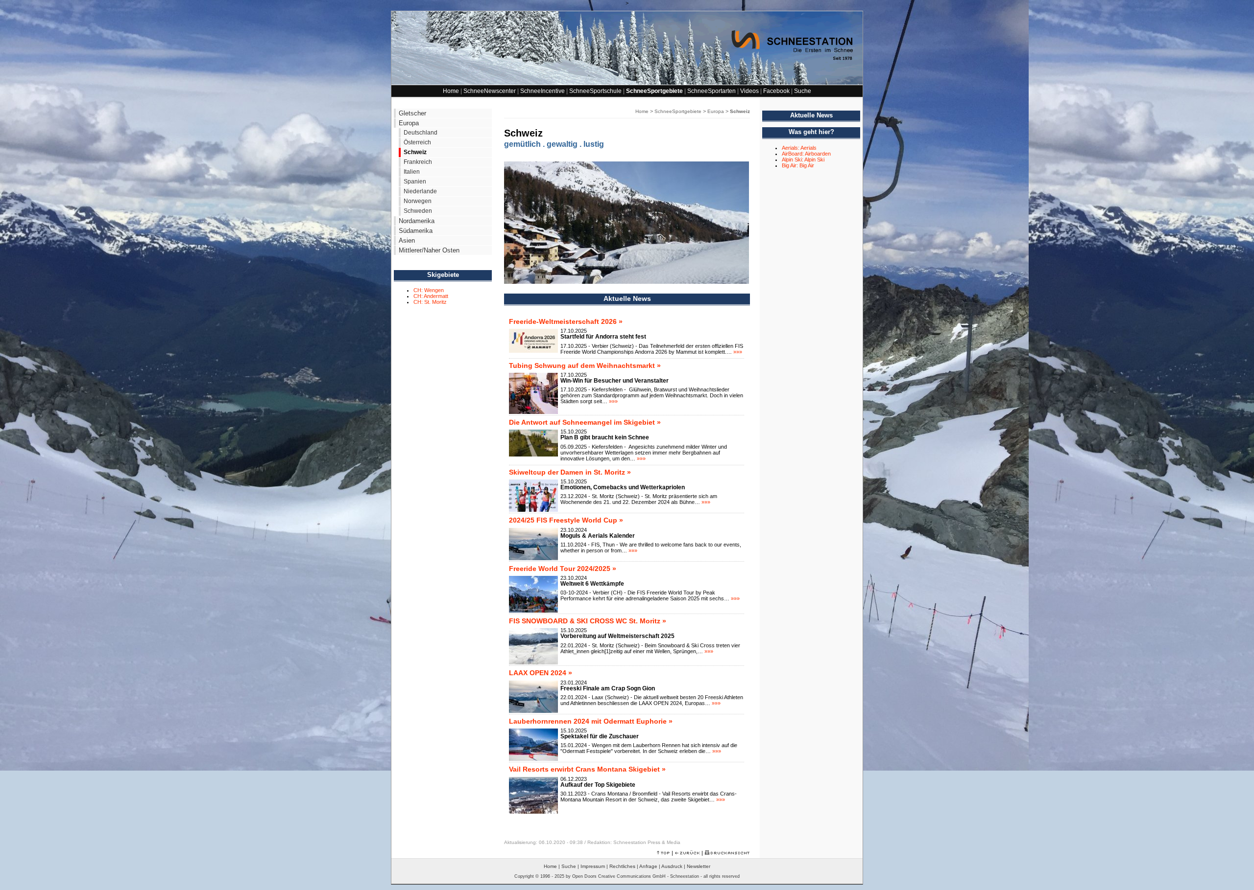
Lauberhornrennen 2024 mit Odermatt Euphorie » (591, 721)
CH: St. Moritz (430, 302)
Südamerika (416, 230)
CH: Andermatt (430, 296)
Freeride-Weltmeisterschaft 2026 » (566, 321)
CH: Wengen (428, 290)
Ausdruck (671, 866)
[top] (663, 853)
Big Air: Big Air (798, 165)
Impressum (592, 866)
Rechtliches (622, 866)
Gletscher (412, 113)
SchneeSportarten (711, 91)
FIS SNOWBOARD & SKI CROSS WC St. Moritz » (587, 621)
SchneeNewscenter (489, 91)
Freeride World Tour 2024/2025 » (562, 568)
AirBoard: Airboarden (806, 154)
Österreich (417, 142)
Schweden (418, 210)
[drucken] (727, 853)
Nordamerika (416, 221)
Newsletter (698, 866)
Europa (409, 123)
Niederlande (420, 191)
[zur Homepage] (627, 83)
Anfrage (648, 866)
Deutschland (420, 132)
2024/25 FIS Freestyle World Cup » (566, 520)
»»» (737, 352)
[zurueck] (687, 853)
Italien (412, 171)
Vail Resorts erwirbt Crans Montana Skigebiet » (587, 769)
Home (451, 91)
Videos (749, 91)
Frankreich (418, 162)
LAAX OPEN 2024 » (540, 673)
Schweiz (415, 152)
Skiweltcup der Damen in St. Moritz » (570, 472)
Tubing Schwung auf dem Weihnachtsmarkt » (585, 365)
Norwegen (418, 201)
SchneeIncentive (542, 91)
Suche (802, 91)
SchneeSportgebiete (654, 91)
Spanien (415, 181)
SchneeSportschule (595, 91)
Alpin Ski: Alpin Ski (803, 159)
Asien (407, 240)
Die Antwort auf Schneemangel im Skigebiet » (585, 422)
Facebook (776, 91)
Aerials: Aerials (799, 148)
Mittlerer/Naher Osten (429, 250)
